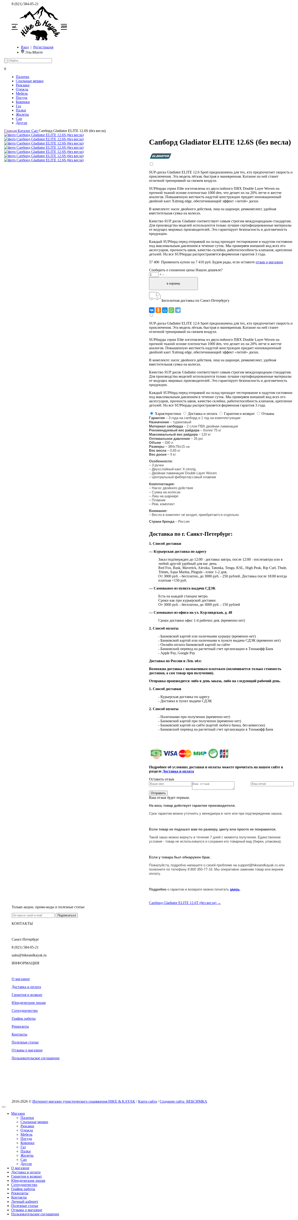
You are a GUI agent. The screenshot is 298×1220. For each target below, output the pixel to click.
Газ (18, 106)
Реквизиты (20, 1026)
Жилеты (22, 114)
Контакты (19, 1034)
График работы (24, 1018)
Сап (19, 119)
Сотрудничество (25, 1011)
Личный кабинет (24, 1201)
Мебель (22, 93)
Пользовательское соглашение (36, 1058)
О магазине (21, 979)
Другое (21, 123)
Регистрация (43, 47)
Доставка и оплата (26, 987)
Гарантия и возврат (27, 995)
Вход (25, 47)
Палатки (22, 77)
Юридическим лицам (29, 1003)
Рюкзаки (23, 85)
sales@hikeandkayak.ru (29, 955)
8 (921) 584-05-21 (25, 4)
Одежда (22, 89)
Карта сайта (147, 1101)
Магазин (18, 1113)
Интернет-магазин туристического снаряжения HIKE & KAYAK (83, 1101)
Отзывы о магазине (27, 1050)
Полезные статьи (25, 1042)
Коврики (23, 102)
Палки (21, 110)
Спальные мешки (30, 81)
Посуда (21, 98)
